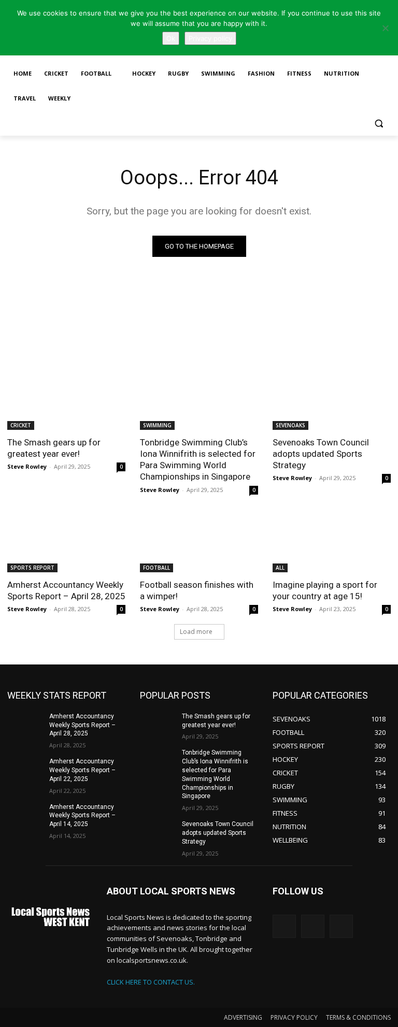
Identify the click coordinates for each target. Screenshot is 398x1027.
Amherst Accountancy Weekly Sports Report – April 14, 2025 (82, 815)
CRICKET (20, 425)
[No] (385, 28)
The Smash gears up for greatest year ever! (54, 448)
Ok (170, 38)
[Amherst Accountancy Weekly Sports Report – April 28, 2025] (66, 542)
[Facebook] (341, 926)
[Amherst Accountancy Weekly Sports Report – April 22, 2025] (24, 769)
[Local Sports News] (49, 917)
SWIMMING (157, 425)
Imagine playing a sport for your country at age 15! (325, 590)
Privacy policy (210, 38)
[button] (378, 123)
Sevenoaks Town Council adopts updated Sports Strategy (321, 453)
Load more (196, 631)
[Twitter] (284, 926)
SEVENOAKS (290, 425)
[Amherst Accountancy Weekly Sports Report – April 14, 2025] (24, 815)
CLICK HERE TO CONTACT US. (151, 982)
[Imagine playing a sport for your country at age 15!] (332, 542)
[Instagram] (312, 926)
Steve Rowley (27, 466)
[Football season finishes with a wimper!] (199, 542)
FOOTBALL (156, 567)
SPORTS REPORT (32, 567)
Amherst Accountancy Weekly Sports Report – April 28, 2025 (66, 590)
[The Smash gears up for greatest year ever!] (66, 400)
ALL (280, 567)
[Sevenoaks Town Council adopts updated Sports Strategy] (332, 400)
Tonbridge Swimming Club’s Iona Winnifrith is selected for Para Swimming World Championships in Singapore (197, 459)
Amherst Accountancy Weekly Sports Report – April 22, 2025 (82, 770)
